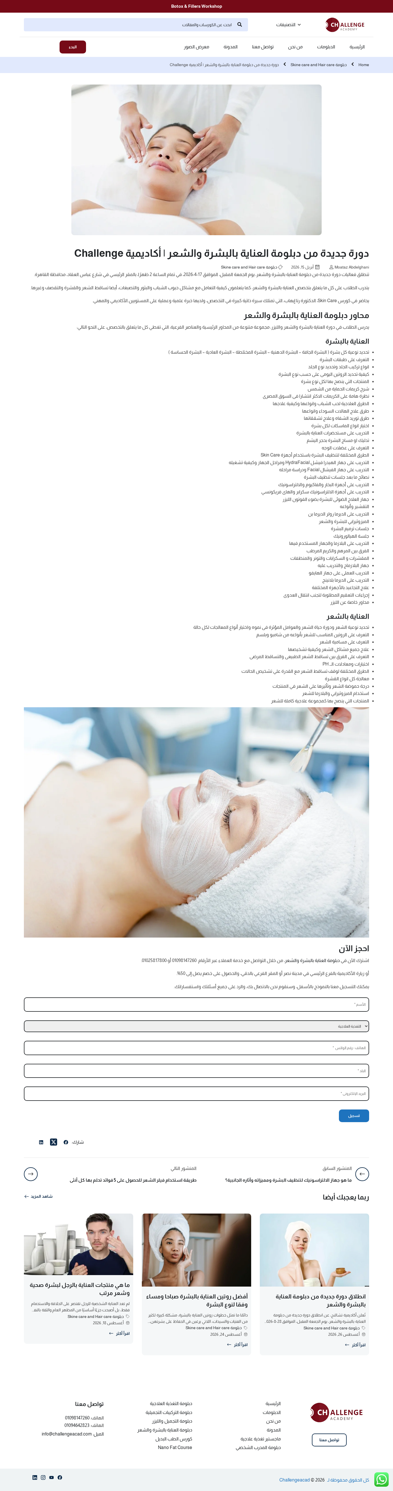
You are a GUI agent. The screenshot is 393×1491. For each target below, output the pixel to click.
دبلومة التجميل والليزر (172, 1421)
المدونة (231, 47)
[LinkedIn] (41, 1143)
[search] (240, 24)
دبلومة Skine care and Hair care (319, 64)
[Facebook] (66, 1143)
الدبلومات (326, 47)
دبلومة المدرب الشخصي (258, 1447)
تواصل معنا (263, 47)
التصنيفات (285, 24)
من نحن (295, 47)
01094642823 (76, 1425)
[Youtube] (51, 1479)
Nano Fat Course (175, 1447)
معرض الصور (196, 47)
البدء (73, 47)
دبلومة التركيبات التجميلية (169, 1412)
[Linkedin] (35, 1479)
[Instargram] (43, 1479)
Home (363, 64)
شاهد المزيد (42, 1196)
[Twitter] (53, 1142)
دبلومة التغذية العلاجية (171, 1403)
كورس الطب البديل (173, 1438)
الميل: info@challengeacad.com (73, 1433)
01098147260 (77, 1417)
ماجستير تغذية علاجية (261, 1438)
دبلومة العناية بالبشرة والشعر (312, 960)
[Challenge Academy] (347, 24)
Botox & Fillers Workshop (196, 6)
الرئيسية (357, 47)
